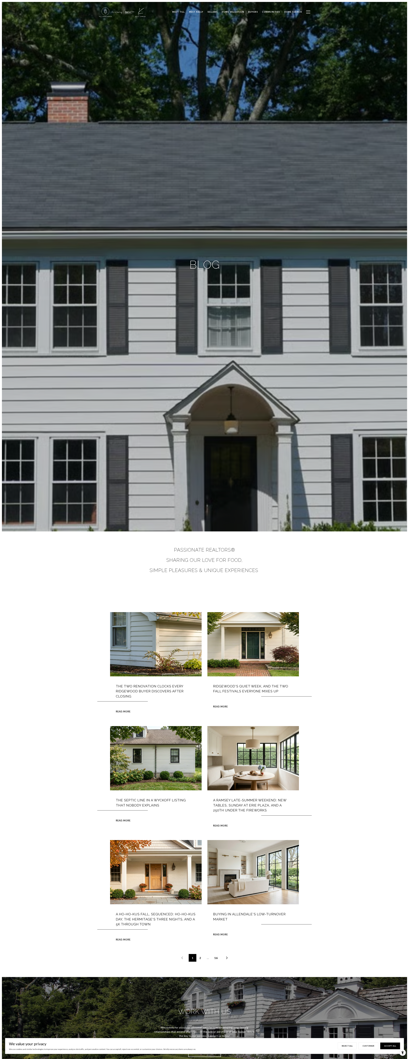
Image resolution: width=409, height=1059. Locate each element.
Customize (368, 1046)
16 (216, 958)
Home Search (293, 12)
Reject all (347, 1046)
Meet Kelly (196, 12)
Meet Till (178, 12)
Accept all (390, 1046)
